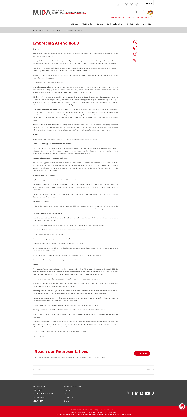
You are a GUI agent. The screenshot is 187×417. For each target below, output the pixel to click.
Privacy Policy (87, 409)
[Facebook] (135, 54)
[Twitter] (135, 42)
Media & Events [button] (133, 24)
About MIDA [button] (147, 24)
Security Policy (97, 409)
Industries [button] (99, 24)
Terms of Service (76, 409)
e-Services (130, 17)
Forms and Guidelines (117, 17)
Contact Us (145, 17)
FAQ (137, 17)
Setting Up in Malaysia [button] (115, 24)
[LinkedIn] (135, 48)
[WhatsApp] (135, 60)
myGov (114, 409)
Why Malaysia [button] (87, 24)
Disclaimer (107, 409)
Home (75, 24)
